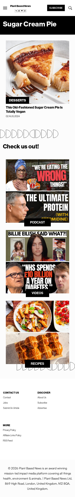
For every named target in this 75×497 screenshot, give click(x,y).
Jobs (5, 402)
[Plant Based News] (5, 8)
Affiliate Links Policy (12, 435)
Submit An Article (11, 407)
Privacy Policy (9, 430)
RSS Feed (8, 440)
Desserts (17, 100)
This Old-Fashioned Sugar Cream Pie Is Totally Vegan (34, 109)
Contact (7, 397)
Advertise (42, 407)
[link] (20, 10)
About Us (42, 397)
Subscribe (56, 7)
